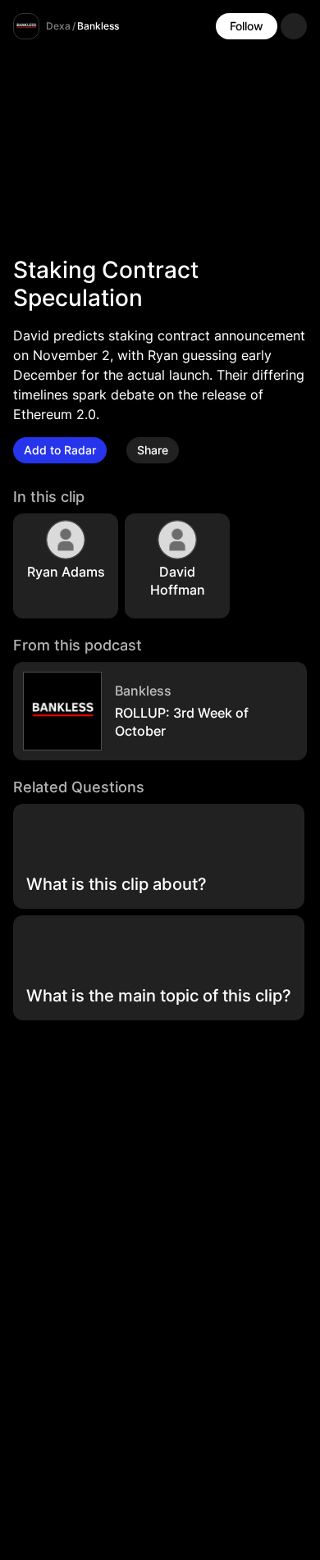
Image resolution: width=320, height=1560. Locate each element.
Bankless (98, 26)
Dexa (58, 26)
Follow (246, 26)
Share (152, 450)
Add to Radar (60, 450)
